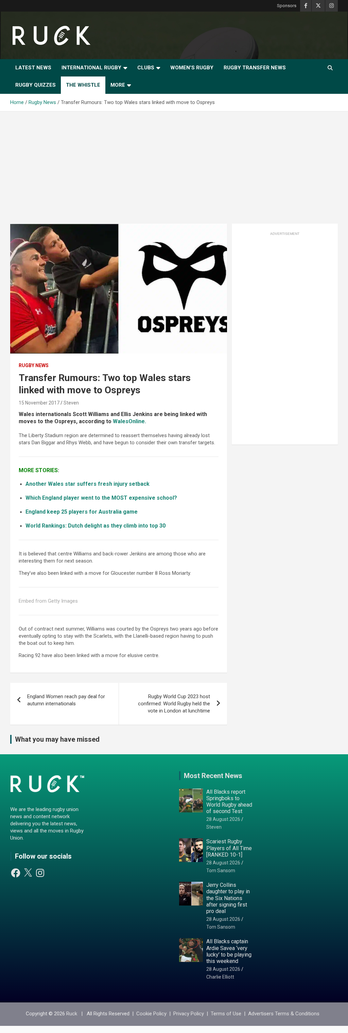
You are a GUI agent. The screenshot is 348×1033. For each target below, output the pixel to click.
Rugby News (34, 365)
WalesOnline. (129, 421)
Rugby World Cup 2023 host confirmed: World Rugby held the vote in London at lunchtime (174, 703)
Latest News (33, 68)
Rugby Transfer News (255, 68)
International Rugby (91, 68)
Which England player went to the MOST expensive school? (101, 498)
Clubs (145, 68)
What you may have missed (57, 739)
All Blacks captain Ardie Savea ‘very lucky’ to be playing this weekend (228, 951)
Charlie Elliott (220, 977)
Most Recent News (213, 776)
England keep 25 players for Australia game (81, 512)
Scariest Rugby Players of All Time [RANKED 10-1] (229, 848)
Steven (71, 403)
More (117, 85)
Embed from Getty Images (48, 601)
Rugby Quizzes (35, 85)
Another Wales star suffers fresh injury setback (87, 484)
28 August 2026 (223, 819)
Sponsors (286, 5)
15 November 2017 (39, 403)
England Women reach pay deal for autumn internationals (66, 700)
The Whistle (83, 85)
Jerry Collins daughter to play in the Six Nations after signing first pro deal (228, 898)
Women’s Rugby (191, 68)
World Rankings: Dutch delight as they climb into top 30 (95, 525)
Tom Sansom (220, 870)
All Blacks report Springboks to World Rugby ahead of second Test (229, 802)
